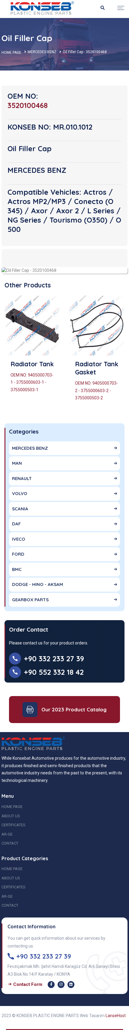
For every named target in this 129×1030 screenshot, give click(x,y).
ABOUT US (11, 816)
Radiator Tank (32, 364)
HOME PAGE (11, 52)
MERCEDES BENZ (42, 52)
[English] (42, 7)
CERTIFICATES (14, 825)
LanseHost (116, 1015)
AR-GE (7, 834)
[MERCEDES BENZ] (29, 270)
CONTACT (10, 843)
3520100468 (28, 105)
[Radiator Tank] (32, 326)
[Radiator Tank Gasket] (96, 326)
